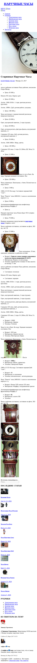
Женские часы (13, 22)
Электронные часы (15, 17)
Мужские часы (14, 28)
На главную (24, 660)
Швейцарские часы (15, 19)
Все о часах (12, 26)
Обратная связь (14, 660)
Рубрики (8, 15)
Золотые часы (13, 21)
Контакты (8, 29)
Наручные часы (14, 24)
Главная (7, 14)
